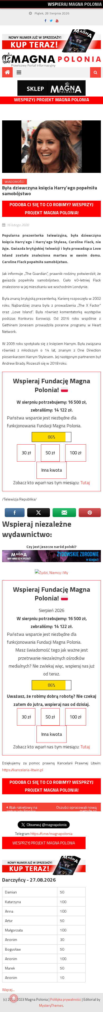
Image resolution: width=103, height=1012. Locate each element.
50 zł (50, 452)
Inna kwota (51, 470)
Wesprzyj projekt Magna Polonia (51, 100)
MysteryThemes (51, 1005)
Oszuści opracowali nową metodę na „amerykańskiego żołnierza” (76, 808)
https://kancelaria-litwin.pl (22, 770)
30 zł (26, 452)
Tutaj (85, 482)
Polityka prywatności (65, 999)
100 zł (75, 452)
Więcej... (8, 989)
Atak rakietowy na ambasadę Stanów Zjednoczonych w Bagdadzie (21, 808)
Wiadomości (14, 181)
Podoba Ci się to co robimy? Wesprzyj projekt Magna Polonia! (51, 208)
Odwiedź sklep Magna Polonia (51, 88)
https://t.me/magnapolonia (51, 833)
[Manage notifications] (14, 998)
